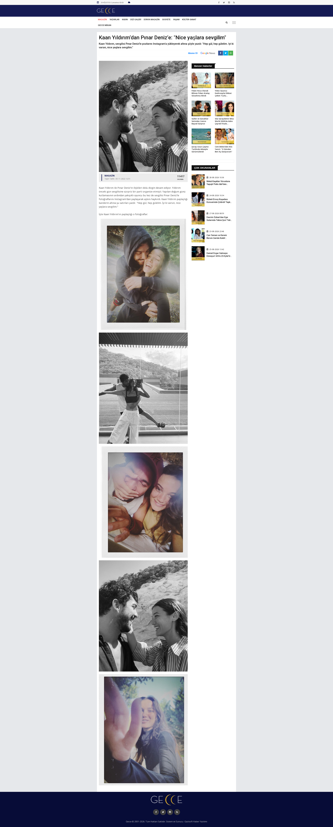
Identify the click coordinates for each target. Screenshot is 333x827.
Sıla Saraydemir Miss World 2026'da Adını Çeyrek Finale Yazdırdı (224, 121)
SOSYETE (166, 19)
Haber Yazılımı (200, 821)
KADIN (125, 19)
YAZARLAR (114, 19)
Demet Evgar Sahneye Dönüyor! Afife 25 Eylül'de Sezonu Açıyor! (219, 256)
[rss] (234, 2)
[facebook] (219, 2)
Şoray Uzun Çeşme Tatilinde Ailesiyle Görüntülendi (200, 149)
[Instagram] (229, 2)
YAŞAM (176, 19)
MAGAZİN (102, 19)
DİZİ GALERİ (135, 19)
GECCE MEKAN (104, 25)
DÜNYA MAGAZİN (152, 19)
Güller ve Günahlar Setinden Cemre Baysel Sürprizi (200, 121)
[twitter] (224, 2)
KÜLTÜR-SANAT (189, 19)
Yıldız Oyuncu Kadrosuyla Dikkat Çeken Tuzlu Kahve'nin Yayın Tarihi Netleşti (223, 93)
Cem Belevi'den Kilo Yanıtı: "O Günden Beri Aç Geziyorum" (223, 149)
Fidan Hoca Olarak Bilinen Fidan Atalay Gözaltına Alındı (201, 93)
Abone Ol (193, 53)
